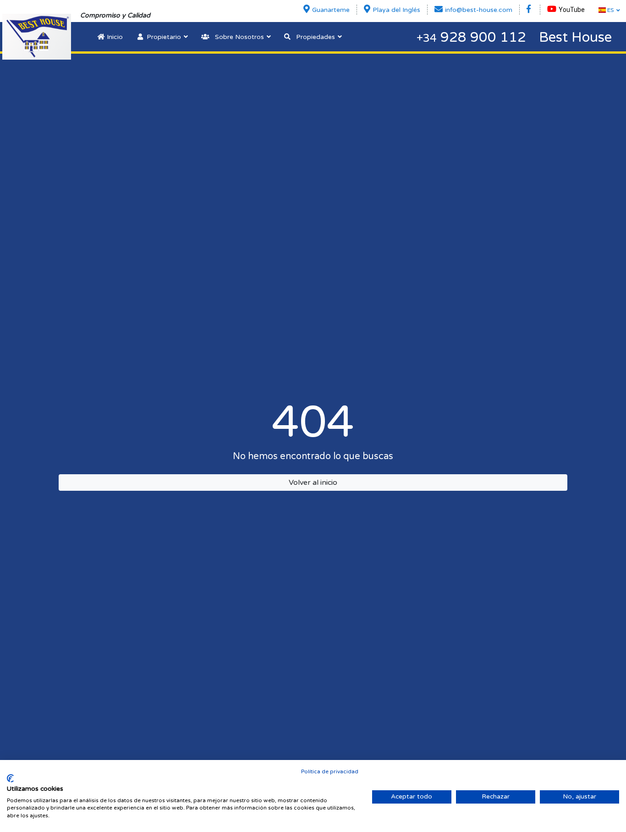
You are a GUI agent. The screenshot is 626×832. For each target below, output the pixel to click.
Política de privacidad (329, 771)
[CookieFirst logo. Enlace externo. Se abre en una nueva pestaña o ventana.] (10, 778)
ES (610, 10)
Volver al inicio (313, 482)
